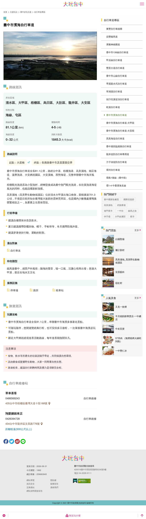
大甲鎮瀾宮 (120, 216)
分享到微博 (17, 441)
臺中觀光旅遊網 (73, 4)
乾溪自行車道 (113, 107)
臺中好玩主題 (25, 12)
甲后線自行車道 (114, 60)
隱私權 (53, 480)
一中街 (120, 210)
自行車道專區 (39, 12)
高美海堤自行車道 (115, 138)
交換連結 (31, 487)
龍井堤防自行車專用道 (117, 154)
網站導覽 (31, 480)
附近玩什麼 (75, 515)
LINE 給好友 (23, 441)
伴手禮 (107, 216)
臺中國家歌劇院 (111, 199)
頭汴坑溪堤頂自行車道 (117, 99)
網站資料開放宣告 (34, 490)
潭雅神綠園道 (113, 44)
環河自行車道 (113, 169)
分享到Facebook (5, 441)
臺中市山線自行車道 (116, 75)
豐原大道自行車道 (115, 68)
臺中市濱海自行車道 (116, 115)
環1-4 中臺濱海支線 (116, 185)
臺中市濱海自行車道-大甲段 (120, 122)
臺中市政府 (73, 458)
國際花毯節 (128, 199)
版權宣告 (54, 483)
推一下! (11, 441)
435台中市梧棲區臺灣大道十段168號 (26, 403)
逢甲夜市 (108, 210)
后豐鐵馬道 (112, 36)
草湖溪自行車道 (114, 91)
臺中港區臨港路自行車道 (118, 146)
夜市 (132, 216)
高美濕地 (108, 204)
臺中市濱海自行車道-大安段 (120, 130)
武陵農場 (121, 204)
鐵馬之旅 (132, 210)
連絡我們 (54, 487)
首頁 (5, 12)
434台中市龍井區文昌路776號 (22, 423)
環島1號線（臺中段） (117, 177)
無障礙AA (84, 481)
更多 (136, 230)
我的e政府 (75, 481)
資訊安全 (31, 483)
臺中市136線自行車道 (117, 52)
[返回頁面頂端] (142, 515)
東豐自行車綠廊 (114, 28)
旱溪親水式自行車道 (116, 83)
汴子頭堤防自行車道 (116, 162)
